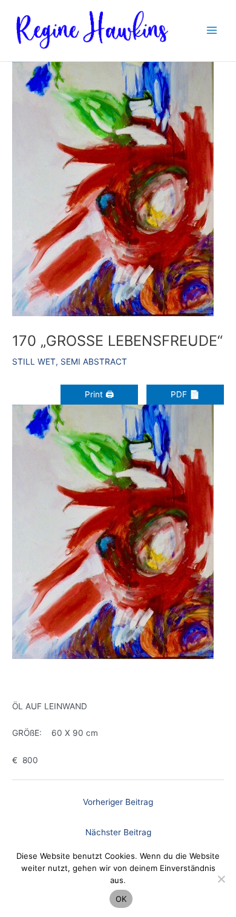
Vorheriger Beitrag (118, 802)
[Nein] (221, 879)
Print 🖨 (99, 394)
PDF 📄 (185, 394)
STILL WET (34, 361)
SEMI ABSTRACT (94, 361)
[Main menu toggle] (212, 30)
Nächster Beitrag (118, 832)
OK (121, 899)
